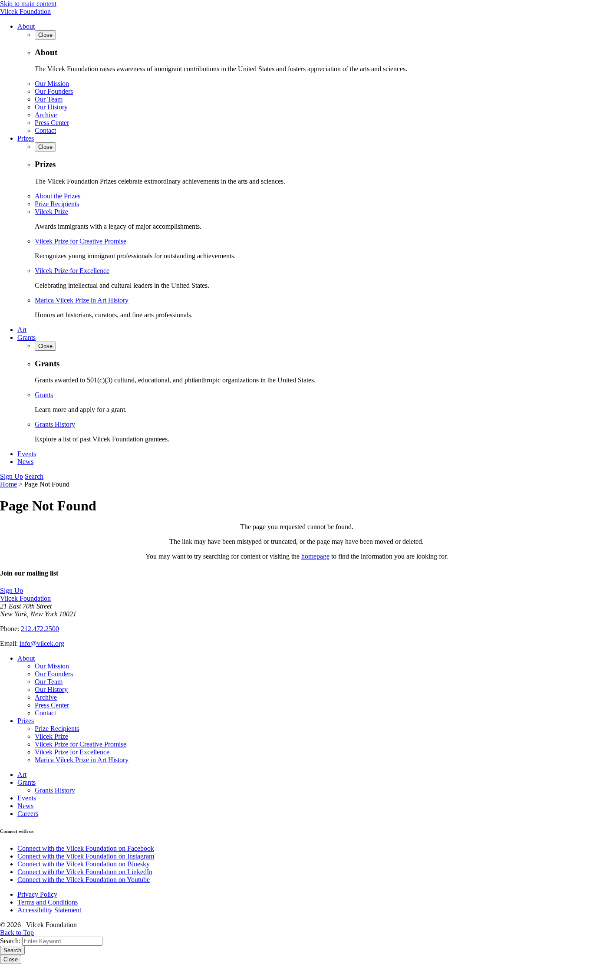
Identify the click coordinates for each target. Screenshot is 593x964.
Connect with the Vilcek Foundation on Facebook (85, 848)
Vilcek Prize (51, 211)
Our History (51, 107)
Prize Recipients (57, 203)
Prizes (25, 138)
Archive (46, 114)
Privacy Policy (37, 894)
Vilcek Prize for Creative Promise (80, 241)
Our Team (49, 99)
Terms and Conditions (47, 902)
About (26, 26)
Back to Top (17, 932)
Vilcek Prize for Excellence (72, 270)
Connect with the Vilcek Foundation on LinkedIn (84, 871)
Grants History (55, 424)
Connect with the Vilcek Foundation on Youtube (83, 879)
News (25, 461)
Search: (10, 940)
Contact (45, 130)
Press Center (52, 122)
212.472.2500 (40, 628)
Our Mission (52, 83)
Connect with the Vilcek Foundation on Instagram (85, 856)
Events (26, 453)
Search (34, 476)
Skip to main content (28, 3)
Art (21, 329)
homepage (315, 556)
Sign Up (11, 476)
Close (10, 959)
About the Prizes (57, 196)
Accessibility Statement (49, 910)
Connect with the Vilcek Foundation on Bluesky (83, 864)
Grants (26, 337)
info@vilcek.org (42, 643)
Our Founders (54, 91)
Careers (27, 813)
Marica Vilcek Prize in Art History (81, 300)
